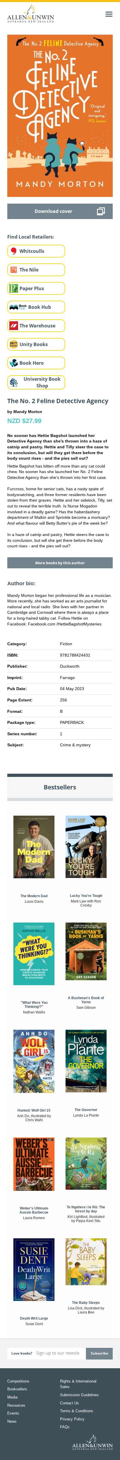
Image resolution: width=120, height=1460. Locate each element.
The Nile (29, 270)
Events (13, 1413)
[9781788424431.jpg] (60, 115)
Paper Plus (32, 288)
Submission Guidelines (79, 1395)
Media (12, 1397)
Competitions (18, 1381)
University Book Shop (42, 382)
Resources (16, 1405)
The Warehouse (37, 325)
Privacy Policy (72, 1419)
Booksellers (17, 1389)
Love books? (21, 1353)
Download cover (53, 211)
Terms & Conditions (76, 1411)
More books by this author (60, 562)
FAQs (65, 1427)
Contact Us (69, 1403)
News (12, 1421)
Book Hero (32, 363)
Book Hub (39, 307)
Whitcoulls (32, 251)
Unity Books (34, 344)
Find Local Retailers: (30, 237)
